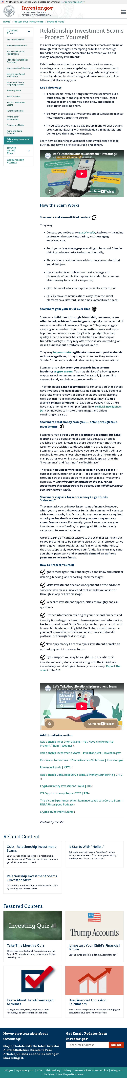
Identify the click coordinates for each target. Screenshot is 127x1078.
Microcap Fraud (14, 90)
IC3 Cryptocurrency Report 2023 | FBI (64, 793)
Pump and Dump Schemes (14, 132)
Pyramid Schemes (15, 110)
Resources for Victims (15, 161)
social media (87, 232)
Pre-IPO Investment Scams (16, 103)
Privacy (67, 1070)
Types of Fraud (55, 21)
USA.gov (115, 1070)
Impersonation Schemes (18, 68)
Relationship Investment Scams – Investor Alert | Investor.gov (80, 753)
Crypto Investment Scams (56, 812)
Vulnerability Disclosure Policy (91, 1070)
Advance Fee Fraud (15, 39)
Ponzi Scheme (13, 96)
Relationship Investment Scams (18, 140)
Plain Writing (53, 1070)
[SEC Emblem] (9, 11)
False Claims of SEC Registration (16, 52)
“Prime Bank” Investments (13, 117)
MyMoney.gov (24, 1070)
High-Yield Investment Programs (17, 61)
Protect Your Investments (28, 21)
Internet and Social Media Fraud (16, 75)
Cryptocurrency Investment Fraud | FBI (65, 786)
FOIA (39, 1070)
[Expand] (26, 28)
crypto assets (63, 371)
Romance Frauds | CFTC (55, 767)
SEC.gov (8, 1070)
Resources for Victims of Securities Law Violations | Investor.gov (81, 760)
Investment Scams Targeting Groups (15, 83)
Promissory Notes (15, 125)
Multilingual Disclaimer (71, 1074)
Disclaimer (49, 1074)
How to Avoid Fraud (11, 150)
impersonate (62, 352)
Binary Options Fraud (17, 45)
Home (6, 21)
